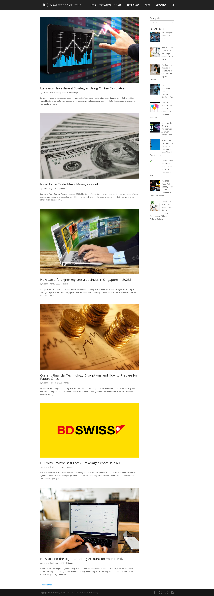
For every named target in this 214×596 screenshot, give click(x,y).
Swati (44, 188)
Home (93, 5)
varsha (45, 92)
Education (161, 5)
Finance (65, 92)
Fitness (117, 5)
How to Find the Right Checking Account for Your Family (81, 558)
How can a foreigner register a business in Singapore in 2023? (85, 279)
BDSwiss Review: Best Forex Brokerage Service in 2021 (80, 463)
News (147, 5)
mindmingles (47, 467)
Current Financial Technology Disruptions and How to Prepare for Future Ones (88, 377)
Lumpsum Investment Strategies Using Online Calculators (83, 88)
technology (73, 92)
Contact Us (105, 5)
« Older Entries (46, 585)
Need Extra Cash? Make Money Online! (69, 184)
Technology (133, 5)
